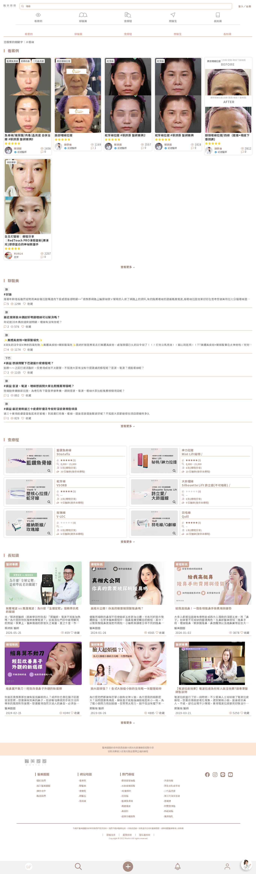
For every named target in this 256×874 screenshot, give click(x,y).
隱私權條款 (144, 835)
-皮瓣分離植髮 (128, 816)
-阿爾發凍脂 (169, 805)
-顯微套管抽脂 (128, 780)
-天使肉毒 (168, 780)
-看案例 (82, 780)
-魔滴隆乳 (168, 816)
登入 (241, 6)
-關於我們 (41, 780)
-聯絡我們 (41, 795)
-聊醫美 (82, 785)
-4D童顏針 (126, 790)
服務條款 (127, 835)
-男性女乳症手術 (171, 785)
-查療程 (82, 790)
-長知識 (82, 800)
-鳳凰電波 (126, 805)
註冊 (248, 6)
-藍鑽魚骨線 (127, 800)
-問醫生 (82, 795)
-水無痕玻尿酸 (128, 785)
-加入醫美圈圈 (43, 785)
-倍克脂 (124, 795)
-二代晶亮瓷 (169, 790)
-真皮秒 (124, 811)
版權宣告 (110, 835)
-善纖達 (167, 800)
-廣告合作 (41, 790)
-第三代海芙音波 (171, 795)
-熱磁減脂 (168, 811)
